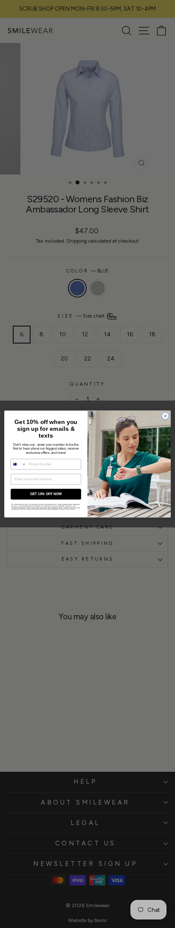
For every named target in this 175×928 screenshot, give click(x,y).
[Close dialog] (165, 416)
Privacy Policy (64, 509)
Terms (73, 509)
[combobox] (18, 464)
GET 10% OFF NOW (46, 494)
